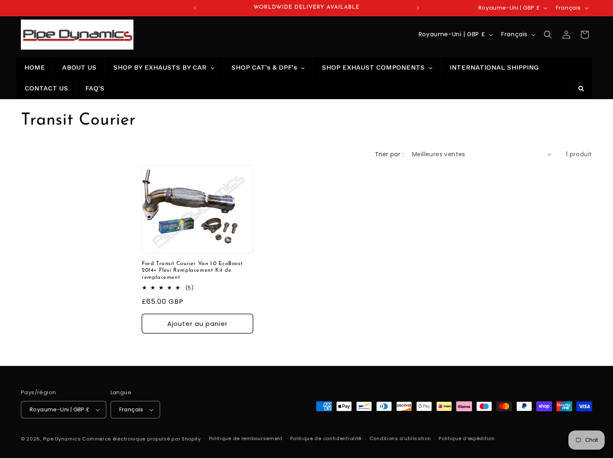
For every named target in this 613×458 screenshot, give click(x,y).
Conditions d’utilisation (400, 438)
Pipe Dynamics (62, 438)
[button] (548, 34)
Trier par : (389, 154)
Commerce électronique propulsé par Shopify (141, 438)
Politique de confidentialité (326, 438)
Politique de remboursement (246, 438)
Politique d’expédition (467, 438)
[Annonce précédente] (195, 8)
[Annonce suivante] (418, 8)
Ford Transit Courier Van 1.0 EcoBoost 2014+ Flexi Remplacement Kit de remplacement (192, 270)
